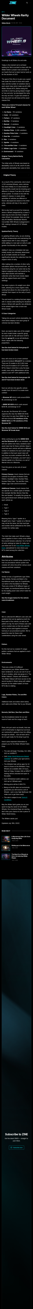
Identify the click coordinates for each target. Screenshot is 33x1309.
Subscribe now (18, 1147)
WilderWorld (6, 23)
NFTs (3, 12)
